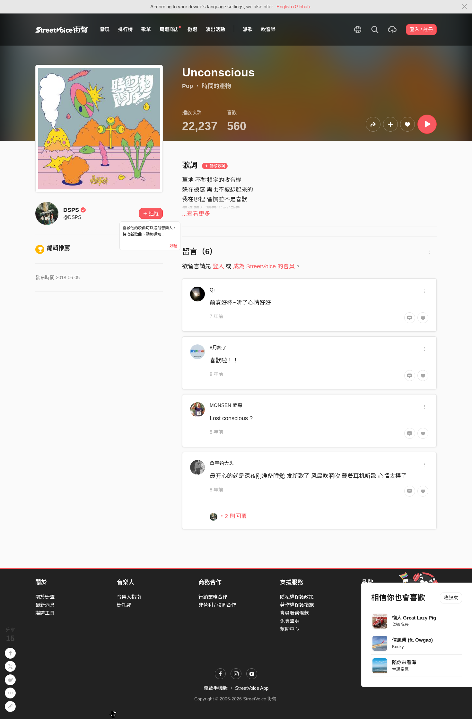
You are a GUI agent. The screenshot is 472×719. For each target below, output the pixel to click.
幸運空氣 (400, 669)
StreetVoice (61, 29)
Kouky (398, 646)
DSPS (71, 210)
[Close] (465, 7)
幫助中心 (289, 629)
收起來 (451, 598)
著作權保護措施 (297, 605)
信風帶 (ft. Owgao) (412, 640)
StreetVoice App (251, 688)
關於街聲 (45, 597)
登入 (218, 266)
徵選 (192, 29)
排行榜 (125, 29)
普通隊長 (400, 624)
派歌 (247, 29)
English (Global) (293, 6)
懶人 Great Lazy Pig (414, 617)
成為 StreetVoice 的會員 (264, 266)
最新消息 (45, 605)
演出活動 (215, 29)
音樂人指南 (129, 597)
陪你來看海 (404, 662)
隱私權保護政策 (297, 597)
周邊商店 (169, 29)
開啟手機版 (216, 688)
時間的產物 (216, 86)
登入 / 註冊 (421, 29)
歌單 (146, 29)
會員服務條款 (294, 613)
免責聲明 (289, 621)
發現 (104, 29)
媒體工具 (45, 613)
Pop (187, 86)
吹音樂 (268, 29)
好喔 (173, 246)
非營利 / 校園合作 (217, 605)
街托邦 (124, 605)
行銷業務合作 (212, 597)
